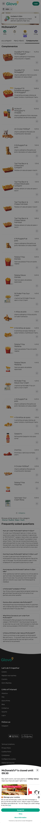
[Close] (37, 770)
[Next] (37, 795)
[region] (20, 795)
